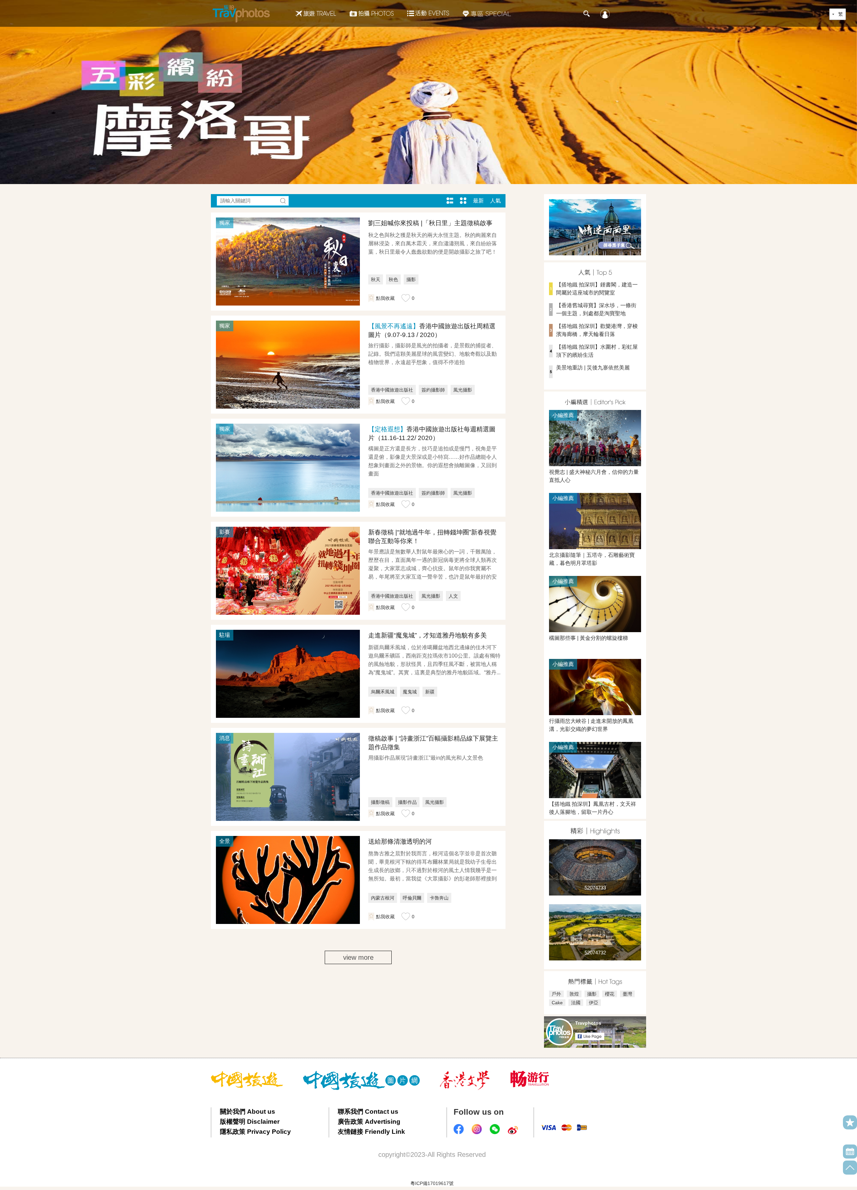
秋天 (375, 279)
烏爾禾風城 (382, 691)
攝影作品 (407, 802)
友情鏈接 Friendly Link (371, 1131)
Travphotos (588, 1023)
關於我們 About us (247, 1111)
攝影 (411, 279)
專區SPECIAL (487, 13)
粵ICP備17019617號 (432, 1183)
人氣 (495, 200)
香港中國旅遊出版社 (392, 390)
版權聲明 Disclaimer (250, 1121)
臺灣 (627, 994)
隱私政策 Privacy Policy (255, 1131)
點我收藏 (385, 298)
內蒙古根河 (382, 898)
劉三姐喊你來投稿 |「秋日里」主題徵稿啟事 (430, 223)
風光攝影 (462, 390)
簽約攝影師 (433, 390)
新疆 (430, 691)
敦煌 (574, 994)
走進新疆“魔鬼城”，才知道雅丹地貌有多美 (427, 635)
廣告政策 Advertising (369, 1121)
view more (358, 957)
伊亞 (593, 1002)
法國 (575, 1002)
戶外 (556, 994)
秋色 (393, 279)
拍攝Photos (371, 13)
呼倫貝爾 (412, 898)
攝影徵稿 (380, 802)
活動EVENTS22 (428, 10)
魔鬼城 (410, 691)
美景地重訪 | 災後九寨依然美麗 (593, 367)
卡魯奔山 (439, 898)
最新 (478, 200)
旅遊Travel (315, 13)
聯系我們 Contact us (368, 1111)
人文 (453, 596)
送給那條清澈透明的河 (400, 841)
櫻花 (609, 994)
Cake (557, 1002)
